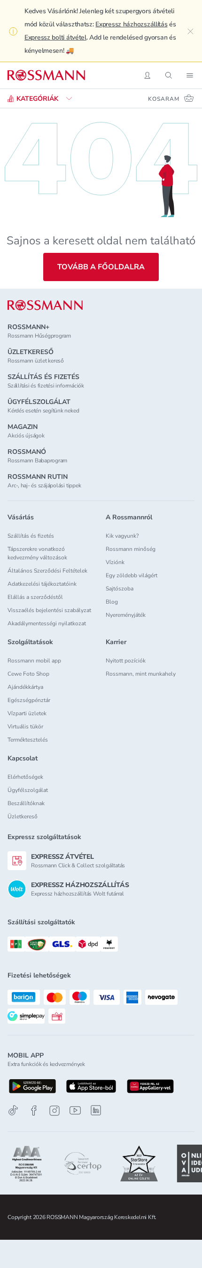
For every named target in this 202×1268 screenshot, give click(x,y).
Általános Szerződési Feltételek (47, 570)
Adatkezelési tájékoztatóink (42, 584)
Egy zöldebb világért (131, 575)
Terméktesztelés (28, 739)
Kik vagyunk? (122, 536)
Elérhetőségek (25, 777)
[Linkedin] (95, 1110)
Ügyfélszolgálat (28, 790)
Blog (112, 602)
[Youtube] (75, 1110)
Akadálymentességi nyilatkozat (47, 623)
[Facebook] (33, 1110)
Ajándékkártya (25, 687)
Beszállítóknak (26, 803)
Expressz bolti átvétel (55, 37)
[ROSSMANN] (45, 305)
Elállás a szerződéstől (35, 597)
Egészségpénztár (29, 700)
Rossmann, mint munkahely (141, 674)
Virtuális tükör (25, 726)
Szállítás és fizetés (31, 536)
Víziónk (115, 562)
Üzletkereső (23, 816)
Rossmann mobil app (34, 660)
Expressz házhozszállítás (131, 24)
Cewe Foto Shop (28, 674)
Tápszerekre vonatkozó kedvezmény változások (37, 553)
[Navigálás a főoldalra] (46, 75)
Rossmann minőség (130, 549)
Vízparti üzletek (27, 713)
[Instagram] (54, 1110)
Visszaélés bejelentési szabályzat (49, 610)
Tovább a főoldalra (101, 267)
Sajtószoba (119, 588)
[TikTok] (13, 1110)
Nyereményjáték (126, 615)
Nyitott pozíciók (126, 660)
